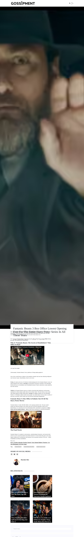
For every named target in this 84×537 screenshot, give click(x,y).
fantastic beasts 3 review (41, 446)
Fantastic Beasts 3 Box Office (29, 446)
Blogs (35, 489)
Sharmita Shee (25, 460)
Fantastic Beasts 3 (18, 446)
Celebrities (13, 489)
